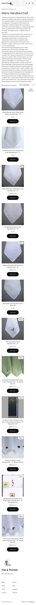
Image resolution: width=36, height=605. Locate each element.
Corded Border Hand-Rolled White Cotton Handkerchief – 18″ (12, 113)
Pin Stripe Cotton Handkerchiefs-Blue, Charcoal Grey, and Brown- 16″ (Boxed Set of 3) (13, 422)
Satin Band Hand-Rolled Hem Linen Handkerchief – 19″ (13, 190)
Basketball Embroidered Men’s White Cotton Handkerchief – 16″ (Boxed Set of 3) (13, 500)
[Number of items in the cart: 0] (32, 3)
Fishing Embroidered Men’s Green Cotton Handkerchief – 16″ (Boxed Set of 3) (12, 382)
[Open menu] (27, 3)
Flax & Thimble (7, 3)
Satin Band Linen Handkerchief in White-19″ (13, 304)
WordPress (31, 602)
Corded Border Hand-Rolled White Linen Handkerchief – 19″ (12, 151)
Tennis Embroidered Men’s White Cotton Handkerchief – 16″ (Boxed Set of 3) (12, 540)
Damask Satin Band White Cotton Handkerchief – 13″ (13, 266)
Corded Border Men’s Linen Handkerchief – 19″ (12, 228)
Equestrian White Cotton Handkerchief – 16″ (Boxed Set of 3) (13, 461)
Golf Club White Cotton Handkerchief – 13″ (13, 343)
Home (3, 9)
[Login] (29, 3)
